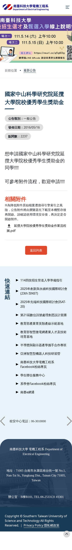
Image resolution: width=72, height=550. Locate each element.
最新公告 (30, 70)
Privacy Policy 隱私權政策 (41, 525)
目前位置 (11, 70)
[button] (2, 421)
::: (6, 89)
